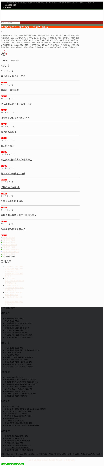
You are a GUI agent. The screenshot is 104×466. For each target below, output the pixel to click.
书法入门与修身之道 (12, 406)
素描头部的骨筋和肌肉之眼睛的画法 (19, 215)
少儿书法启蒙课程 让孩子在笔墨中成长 (19, 337)
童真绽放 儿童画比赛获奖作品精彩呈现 (19, 357)
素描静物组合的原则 (12, 321)
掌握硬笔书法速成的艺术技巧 (15, 438)
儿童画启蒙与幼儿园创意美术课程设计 (18, 323)
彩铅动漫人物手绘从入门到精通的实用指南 (20, 394)
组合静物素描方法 (11, 285)
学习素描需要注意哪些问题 (14, 421)
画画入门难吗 (10, 278)
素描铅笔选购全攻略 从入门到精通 (17, 441)
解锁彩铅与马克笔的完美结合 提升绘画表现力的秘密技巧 (25, 409)
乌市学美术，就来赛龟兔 (10, 60)
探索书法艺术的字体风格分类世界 (17, 330)
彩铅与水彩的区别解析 (13, 352)
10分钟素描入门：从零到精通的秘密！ (19, 389)
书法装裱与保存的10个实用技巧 (16, 436)
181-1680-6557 (10, 5)
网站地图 (8, 7)
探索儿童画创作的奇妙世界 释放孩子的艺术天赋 (22, 350)
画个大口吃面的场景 (12, 355)
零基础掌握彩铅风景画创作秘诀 (16, 396)
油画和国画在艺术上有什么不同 (16, 104)
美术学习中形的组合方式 (13, 173)
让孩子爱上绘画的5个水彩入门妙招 (17, 448)
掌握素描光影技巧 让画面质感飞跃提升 (19, 450)
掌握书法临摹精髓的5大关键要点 (17, 360)
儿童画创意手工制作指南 (14, 377)
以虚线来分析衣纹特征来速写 (15, 118)
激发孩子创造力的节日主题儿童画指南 (18, 335)
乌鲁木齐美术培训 (35, 460)
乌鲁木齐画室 (47, 460)
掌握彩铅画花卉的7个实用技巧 (16, 391)
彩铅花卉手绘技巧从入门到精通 (16, 414)
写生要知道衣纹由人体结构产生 (16, 159)
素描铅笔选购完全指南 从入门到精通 (18, 364)
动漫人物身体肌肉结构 (12, 201)
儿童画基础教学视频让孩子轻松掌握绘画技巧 (21, 384)
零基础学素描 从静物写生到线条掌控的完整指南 (22, 425)
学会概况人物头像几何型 (13, 76)
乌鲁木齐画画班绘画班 (67, 460)
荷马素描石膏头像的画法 (13, 229)
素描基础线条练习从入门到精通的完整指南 (20, 379)
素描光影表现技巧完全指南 (14, 318)
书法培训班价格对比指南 (14, 325)
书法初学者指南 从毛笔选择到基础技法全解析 (21, 382)
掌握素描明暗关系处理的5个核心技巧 (18, 423)
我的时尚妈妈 (7, 146)
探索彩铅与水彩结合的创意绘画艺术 (18, 445)
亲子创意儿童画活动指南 (14, 443)
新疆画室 (55, 460)
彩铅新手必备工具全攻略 (14, 348)
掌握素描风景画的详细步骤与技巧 (17, 328)
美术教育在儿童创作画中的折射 (16, 332)
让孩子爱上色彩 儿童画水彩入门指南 (18, 411)
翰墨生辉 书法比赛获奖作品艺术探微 (18, 416)
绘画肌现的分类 (8, 132)
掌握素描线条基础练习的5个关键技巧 (18, 362)
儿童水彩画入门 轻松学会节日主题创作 (19, 367)
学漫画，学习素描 (10, 90)
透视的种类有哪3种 (10, 187)
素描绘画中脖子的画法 (13, 418)
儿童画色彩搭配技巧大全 (14, 267)
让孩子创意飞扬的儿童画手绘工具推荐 (18, 387)
